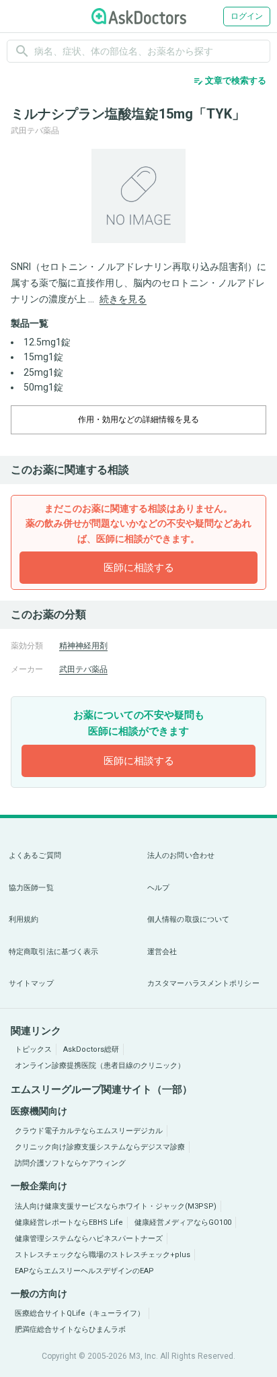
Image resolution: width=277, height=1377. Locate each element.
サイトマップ (31, 983)
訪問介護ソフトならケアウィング (70, 1163)
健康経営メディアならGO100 (182, 1222)
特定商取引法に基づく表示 (53, 951)
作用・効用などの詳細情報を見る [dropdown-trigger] (138, 419)
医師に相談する (139, 568)
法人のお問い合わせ (180, 855)
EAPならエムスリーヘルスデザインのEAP (84, 1271)
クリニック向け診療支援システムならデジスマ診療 (100, 1147)
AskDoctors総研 (91, 1049)
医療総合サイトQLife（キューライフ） (80, 1313)
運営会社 (162, 951)
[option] (138, 196)
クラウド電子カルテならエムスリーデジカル (89, 1131)
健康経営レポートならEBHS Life (69, 1222)
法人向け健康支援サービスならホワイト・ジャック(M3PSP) (115, 1206)
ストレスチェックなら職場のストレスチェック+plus (102, 1254)
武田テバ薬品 (83, 669)
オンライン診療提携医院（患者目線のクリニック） (100, 1065)
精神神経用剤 (83, 645)
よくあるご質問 (35, 855)
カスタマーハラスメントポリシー (203, 983)
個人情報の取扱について (188, 919)
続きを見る (123, 299)
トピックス (33, 1049)
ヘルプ (158, 887)
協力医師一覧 (31, 887)
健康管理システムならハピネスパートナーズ (89, 1238)
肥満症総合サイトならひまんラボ (70, 1329)
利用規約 (23, 919)
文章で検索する (229, 80)
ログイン (247, 16)
